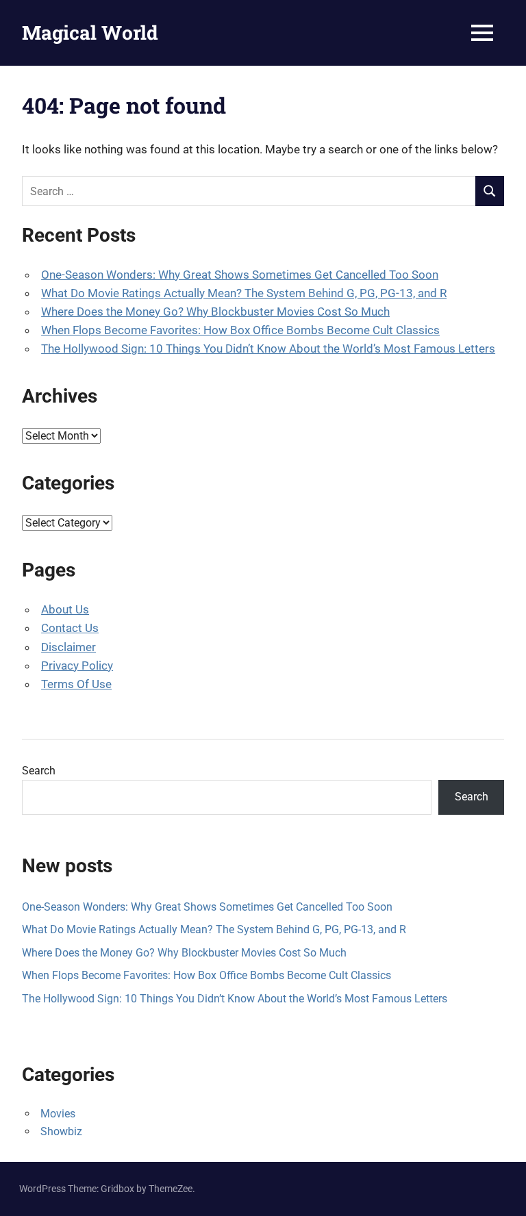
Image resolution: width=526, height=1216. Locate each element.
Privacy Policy (77, 665)
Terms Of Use (76, 684)
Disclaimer (68, 647)
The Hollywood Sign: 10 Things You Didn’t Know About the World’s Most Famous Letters (268, 348)
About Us (65, 609)
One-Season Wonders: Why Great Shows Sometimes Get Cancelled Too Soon (239, 274)
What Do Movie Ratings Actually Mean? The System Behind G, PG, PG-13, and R (244, 293)
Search (38, 770)
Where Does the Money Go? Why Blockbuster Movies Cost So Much (215, 311)
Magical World (90, 32)
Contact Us (70, 628)
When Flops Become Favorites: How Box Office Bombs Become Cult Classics (240, 330)
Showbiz (61, 1131)
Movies (57, 1113)
